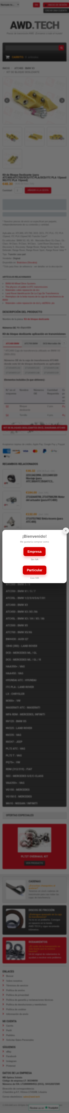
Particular (34, 570)
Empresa (34, 551)
